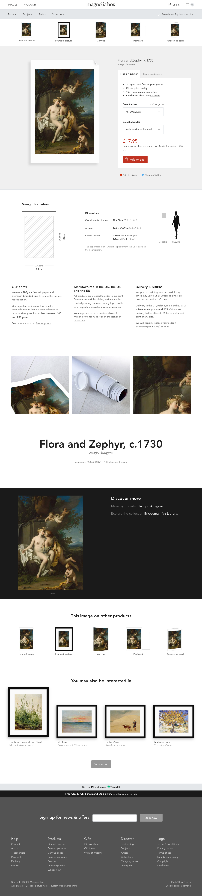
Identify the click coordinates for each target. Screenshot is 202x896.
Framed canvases (57, 857)
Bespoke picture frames (38, 885)
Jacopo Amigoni (126, 64)
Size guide (158, 104)
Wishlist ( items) (93, 852)
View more (101, 764)
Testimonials (18, 852)
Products (30, 4)
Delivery (140, 305)
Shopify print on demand (178, 885)
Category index (129, 861)
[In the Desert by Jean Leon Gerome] (125, 721)
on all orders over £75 (101, 794)
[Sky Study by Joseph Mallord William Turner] (76, 721)
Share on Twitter (153, 175)
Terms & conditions (168, 844)
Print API (175, 882)
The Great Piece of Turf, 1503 (25, 741)
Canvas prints (55, 852)
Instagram (126, 865)
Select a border (131, 121)
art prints (155, 95)
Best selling (127, 844)
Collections (58, 14)
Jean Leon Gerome (115, 744)
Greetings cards (56, 865)
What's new (54, 869)
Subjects (27, 14)
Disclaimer (163, 865)
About (14, 848)
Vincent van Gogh (163, 744)
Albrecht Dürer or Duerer (21, 744)
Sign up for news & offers (64, 817)
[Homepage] (101, 5)
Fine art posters (56, 844)
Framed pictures (57, 848)
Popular (12, 14)
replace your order (164, 322)
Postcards (53, 861)
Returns (15, 865)
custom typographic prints (64, 885)
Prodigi (187, 882)
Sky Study (63, 741)
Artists (42, 14)
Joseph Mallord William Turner (73, 744)
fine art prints (43, 323)
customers (79, 320)
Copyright (163, 861)
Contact (15, 844)
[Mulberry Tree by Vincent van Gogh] (173, 721)
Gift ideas (89, 848)
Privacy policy (165, 848)
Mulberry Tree (162, 741)
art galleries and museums (105, 306)
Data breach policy (167, 857)
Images (12, 4)
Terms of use (164, 852)
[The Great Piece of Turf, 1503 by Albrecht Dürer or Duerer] (28, 712)
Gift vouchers (91, 844)
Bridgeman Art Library (160, 513)
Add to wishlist (130, 175)
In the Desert (113, 741)
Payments (16, 857)
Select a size (143, 104)
